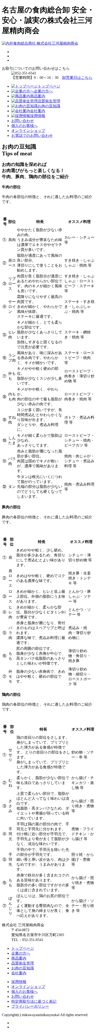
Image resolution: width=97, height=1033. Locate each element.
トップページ (22, 948)
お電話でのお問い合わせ (32, 136)
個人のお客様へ (24, 126)
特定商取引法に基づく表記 (34, 1001)
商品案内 (18, 958)
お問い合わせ (22, 121)
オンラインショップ (28, 131)
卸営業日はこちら (77, 78)
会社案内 (18, 973)
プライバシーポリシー (30, 1006)
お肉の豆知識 (22, 968)
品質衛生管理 (22, 963)
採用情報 (18, 982)
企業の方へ (20, 953)
